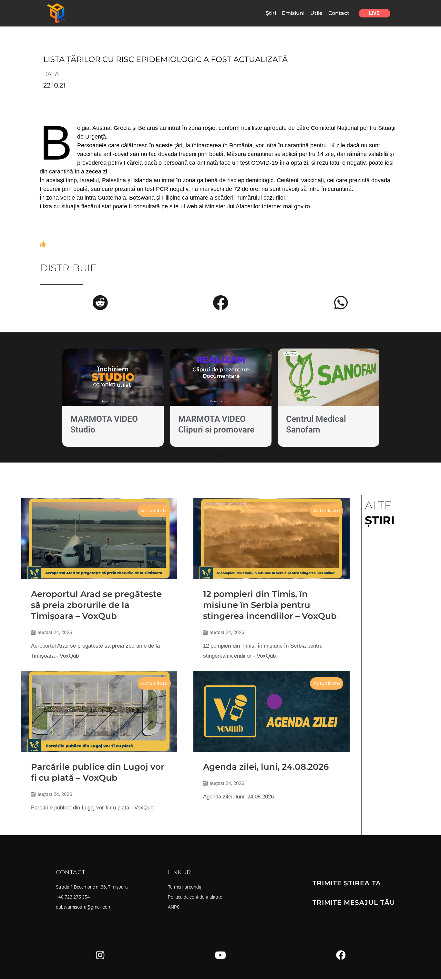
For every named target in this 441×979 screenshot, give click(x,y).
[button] (100, 302)
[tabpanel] (113, 399)
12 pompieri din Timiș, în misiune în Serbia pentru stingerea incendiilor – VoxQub (270, 605)
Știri (271, 13)
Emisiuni (293, 13)
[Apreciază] (43, 244)
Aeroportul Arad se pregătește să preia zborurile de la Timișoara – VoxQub (96, 605)
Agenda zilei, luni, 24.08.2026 (266, 767)
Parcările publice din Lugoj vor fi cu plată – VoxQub (97, 772)
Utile (316, 13)
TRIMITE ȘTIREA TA (347, 883)
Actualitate (154, 510)
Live (374, 13)
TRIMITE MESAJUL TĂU (354, 902)
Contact (338, 13)
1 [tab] (220, 456)
